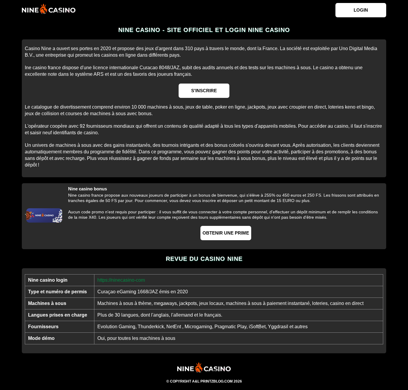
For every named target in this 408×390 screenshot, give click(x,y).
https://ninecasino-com (121, 280)
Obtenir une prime (226, 232)
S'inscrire (204, 90)
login (361, 10)
